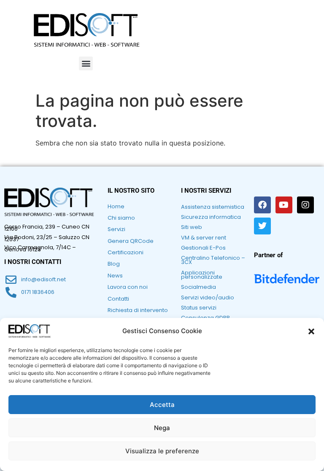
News (115, 276)
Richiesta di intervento (138, 310)
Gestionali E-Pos (203, 248)
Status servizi (198, 308)
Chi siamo (121, 218)
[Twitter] (262, 226)
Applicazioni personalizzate (201, 275)
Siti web (191, 227)
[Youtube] (283, 204)
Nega (162, 428)
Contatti (118, 299)
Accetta (162, 405)
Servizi (116, 229)
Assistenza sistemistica (212, 207)
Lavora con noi (128, 287)
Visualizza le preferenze (162, 451)
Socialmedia (198, 287)
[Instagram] (305, 204)
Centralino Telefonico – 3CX (213, 260)
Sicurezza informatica (211, 217)
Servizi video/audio (207, 297)
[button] (311, 331)
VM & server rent (203, 238)
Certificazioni (125, 252)
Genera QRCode (131, 241)
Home (116, 206)
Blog (114, 264)
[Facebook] (262, 204)
